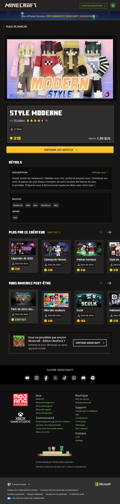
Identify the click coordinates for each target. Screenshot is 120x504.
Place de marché (16, 26)
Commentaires (81, 418)
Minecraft (40, 399)
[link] (27, 378)
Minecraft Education (44, 413)
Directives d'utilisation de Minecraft (50, 467)
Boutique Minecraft (83, 402)
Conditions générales (15, 494)
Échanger (79, 440)
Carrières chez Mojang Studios (48, 425)
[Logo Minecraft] (20, 6)
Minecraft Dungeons (44, 406)
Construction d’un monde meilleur (49, 428)
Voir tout (52, 232)
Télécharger (80, 425)
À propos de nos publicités (56, 494)
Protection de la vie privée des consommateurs (59, 490)
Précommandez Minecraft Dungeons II (70, 16)
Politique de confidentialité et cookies (22, 490)
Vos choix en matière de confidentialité (28, 498)
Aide (77, 414)
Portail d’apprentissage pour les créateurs (53, 421)
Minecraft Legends (43, 409)
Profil (77, 437)
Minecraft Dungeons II (45, 402)
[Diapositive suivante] (109, 232)
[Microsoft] (102, 484)
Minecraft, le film (43, 432)
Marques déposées (35, 494)
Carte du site (80, 421)
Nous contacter (81, 428)
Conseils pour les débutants (86, 411)
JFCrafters (19, 120)
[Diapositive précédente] (101, 232)
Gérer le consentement (76, 467)
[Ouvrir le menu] (113, 6)
